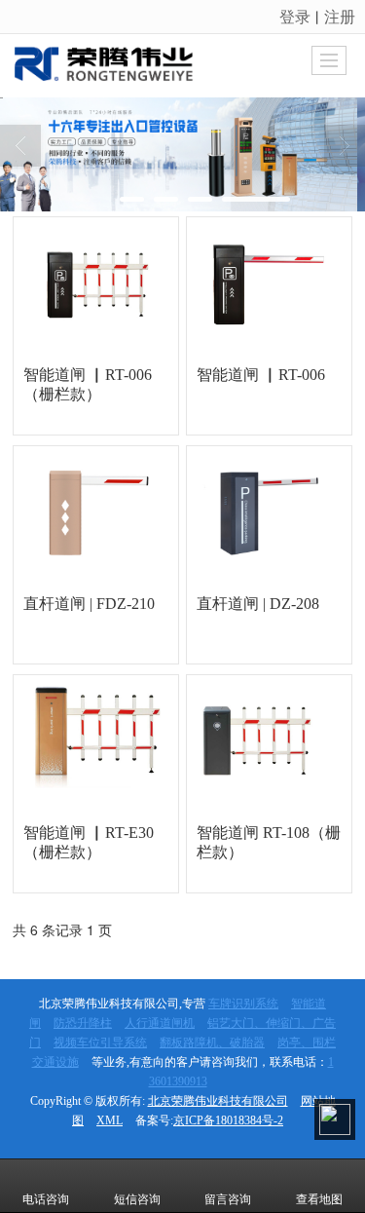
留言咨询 (227, 1199)
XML (109, 1120)
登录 (294, 16)
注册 (339, 16)
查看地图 (319, 1199)
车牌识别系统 (243, 1003)
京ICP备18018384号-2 (228, 1120)
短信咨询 (137, 1199)
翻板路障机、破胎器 (212, 1042)
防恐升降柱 (83, 1023)
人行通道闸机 (160, 1023)
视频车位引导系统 (100, 1042)
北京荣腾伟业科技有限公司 (218, 1101)
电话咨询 (45, 1199)
